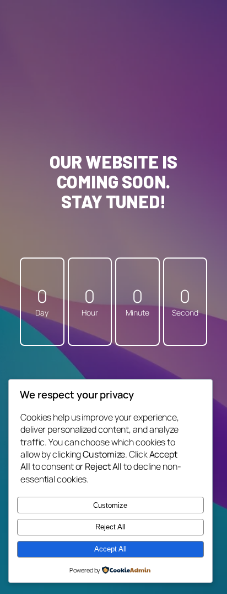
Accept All (110, 549)
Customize (110, 505)
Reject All (110, 527)
